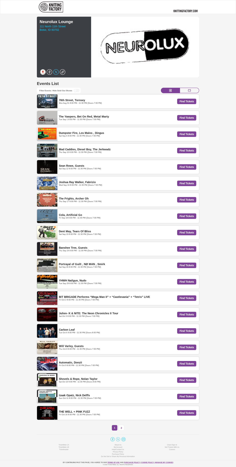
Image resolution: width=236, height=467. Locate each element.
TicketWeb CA (64, 445)
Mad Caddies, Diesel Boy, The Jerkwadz (85, 149)
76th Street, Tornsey (72, 100)
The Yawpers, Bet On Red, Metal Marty (84, 116)
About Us (118, 445)
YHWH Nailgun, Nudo (72, 280)
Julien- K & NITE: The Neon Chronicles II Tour (88, 313)
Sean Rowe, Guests (71, 165)
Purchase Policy (118, 454)
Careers (172, 449)
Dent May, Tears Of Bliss (75, 231)
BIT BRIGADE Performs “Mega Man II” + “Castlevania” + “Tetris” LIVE (104, 296)
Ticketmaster (64, 449)
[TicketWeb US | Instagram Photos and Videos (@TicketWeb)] (123, 439)
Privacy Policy (118, 452)
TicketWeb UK (64, 447)
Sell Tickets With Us (172, 447)
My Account (118, 447)
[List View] (170, 90)
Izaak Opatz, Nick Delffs (74, 395)
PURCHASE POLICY (132, 462)
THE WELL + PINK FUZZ (74, 411)
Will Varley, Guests (71, 346)
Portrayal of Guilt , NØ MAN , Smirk (82, 264)
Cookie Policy (147, 462)
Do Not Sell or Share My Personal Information (118, 456)
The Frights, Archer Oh (74, 198)
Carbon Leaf (67, 329)
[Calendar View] (189, 90)
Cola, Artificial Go (70, 214)
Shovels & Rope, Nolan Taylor (78, 378)
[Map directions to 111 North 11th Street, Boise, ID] (43, 72)
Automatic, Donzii (70, 362)
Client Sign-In (172, 445)
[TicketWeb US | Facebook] (112, 439)
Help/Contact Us (118, 449)
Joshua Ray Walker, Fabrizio (77, 182)
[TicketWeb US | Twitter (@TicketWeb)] (118, 439)
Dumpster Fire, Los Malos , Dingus (81, 132)
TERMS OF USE (113, 462)
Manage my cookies (164, 462)
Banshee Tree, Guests (73, 247)
